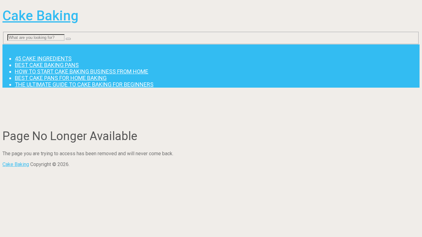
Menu (8, 47)
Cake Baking (40, 16)
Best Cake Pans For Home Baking (61, 78)
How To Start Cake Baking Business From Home (81, 71)
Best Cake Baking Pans (47, 65)
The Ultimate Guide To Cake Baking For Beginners (84, 84)
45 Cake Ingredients (43, 58)
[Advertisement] (114, 106)
